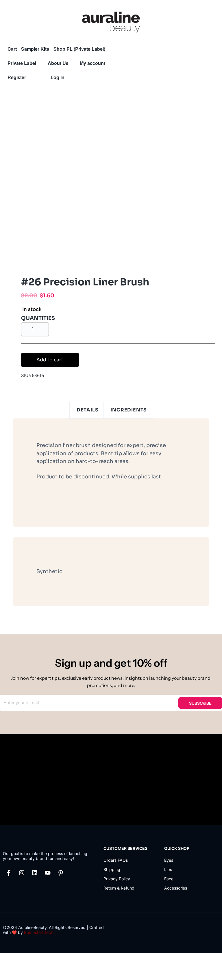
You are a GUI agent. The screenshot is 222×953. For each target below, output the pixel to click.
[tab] (87, 410)
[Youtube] (47, 873)
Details (88, 410)
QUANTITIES (38, 318)
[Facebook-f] (8, 873)
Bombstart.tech (38, 932)
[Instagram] (21, 873)
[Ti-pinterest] (60, 873)
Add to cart (49, 360)
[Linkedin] (34, 873)
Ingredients (128, 410)
